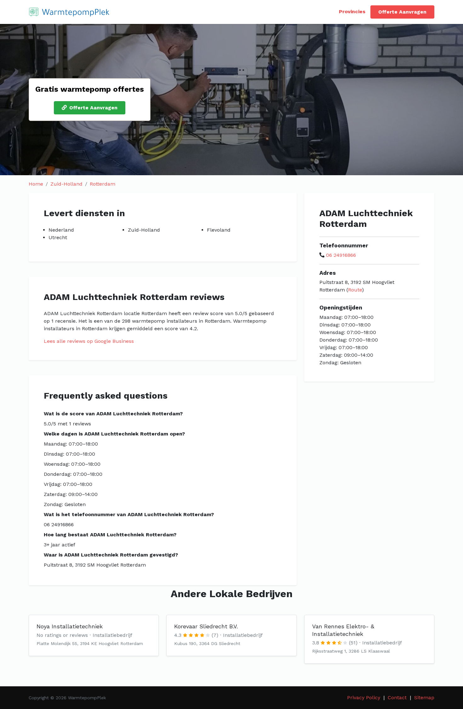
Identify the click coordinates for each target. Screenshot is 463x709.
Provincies (352, 11)
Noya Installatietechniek (70, 626)
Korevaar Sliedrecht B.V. (206, 626)
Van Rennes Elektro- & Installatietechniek (343, 630)
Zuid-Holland (66, 184)
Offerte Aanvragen (402, 12)
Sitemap (424, 697)
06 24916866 (341, 255)
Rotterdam (102, 184)
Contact (397, 697)
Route (355, 290)
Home (36, 184)
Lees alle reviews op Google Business (89, 341)
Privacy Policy (363, 697)
